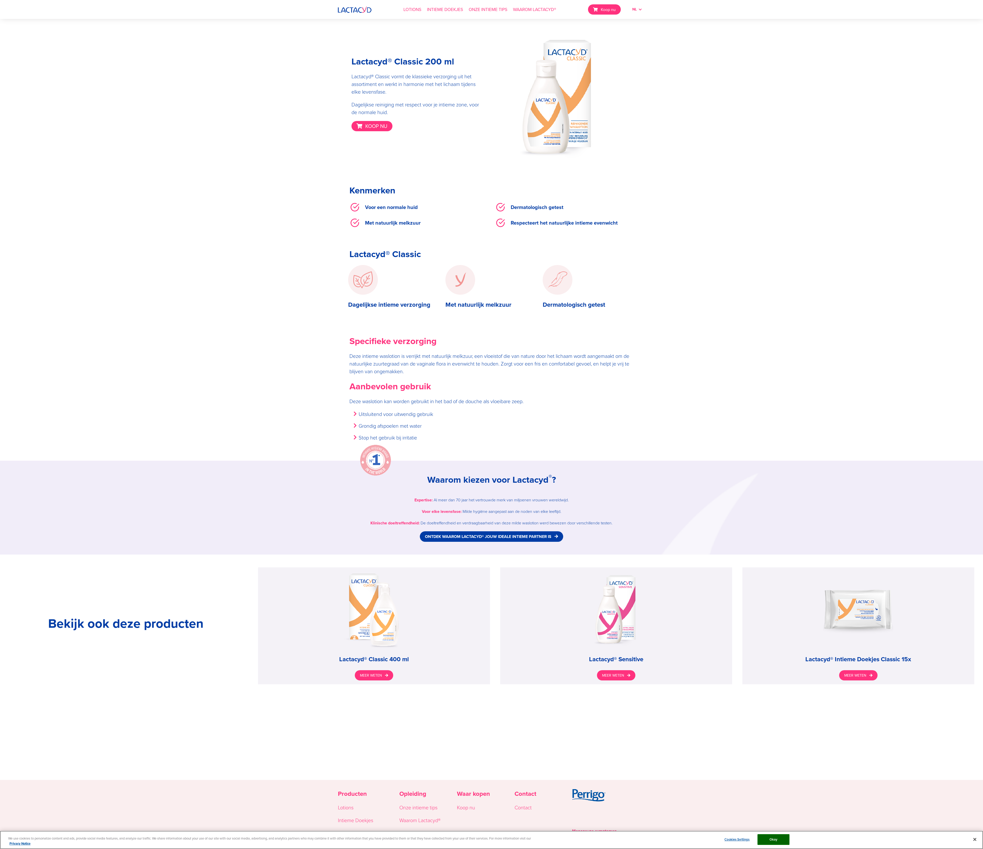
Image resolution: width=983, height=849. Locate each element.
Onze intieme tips (418, 807)
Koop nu (608, 9)
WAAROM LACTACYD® (534, 9)
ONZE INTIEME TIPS (488, 9)
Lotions (346, 807)
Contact (523, 807)
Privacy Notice (19, 843)
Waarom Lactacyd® (420, 820)
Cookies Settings (737, 839)
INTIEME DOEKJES (445, 9)
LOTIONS (412, 9)
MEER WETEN (371, 675)
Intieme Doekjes (355, 820)
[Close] (974, 839)
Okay (774, 839)
